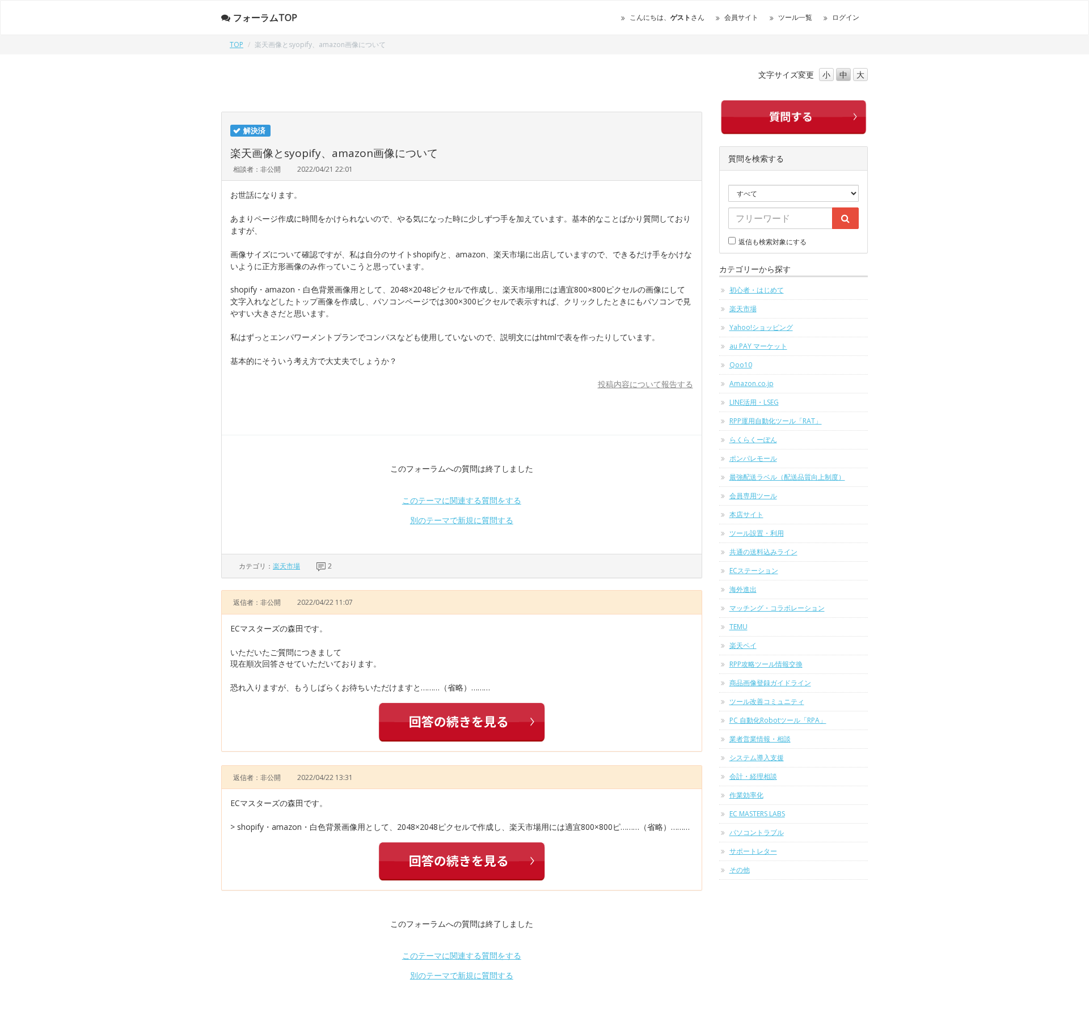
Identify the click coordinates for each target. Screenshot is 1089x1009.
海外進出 (743, 589)
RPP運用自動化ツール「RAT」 (775, 421)
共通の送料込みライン (763, 552)
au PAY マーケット (758, 346)
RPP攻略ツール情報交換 (766, 664)
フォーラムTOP (265, 17)
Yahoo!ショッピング (761, 327)
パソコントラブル (756, 832)
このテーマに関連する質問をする (461, 500)
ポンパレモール (753, 458)
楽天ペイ (743, 645)
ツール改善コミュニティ (766, 701)
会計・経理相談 (753, 776)
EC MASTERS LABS (757, 814)
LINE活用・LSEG (754, 402)
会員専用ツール (753, 496)
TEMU (738, 626)
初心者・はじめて (756, 290)
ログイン (845, 17)
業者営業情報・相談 (760, 739)
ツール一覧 (795, 17)
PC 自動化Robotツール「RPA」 (777, 720)
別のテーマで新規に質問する (461, 520)
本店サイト (746, 514)
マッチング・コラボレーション (777, 608)
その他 (739, 870)
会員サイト (741, 17)
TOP (236, 44)
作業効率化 (746, 795)
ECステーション (753, 570)
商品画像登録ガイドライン (770, 683)
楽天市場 (286, 566)
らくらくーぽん (753, 439)
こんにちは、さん (667, 17)
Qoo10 (740, 365)
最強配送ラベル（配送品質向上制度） (787, 477)
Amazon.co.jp (751, 383)
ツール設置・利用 (756, 533)
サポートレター (753, 851)
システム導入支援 (756, 757)
